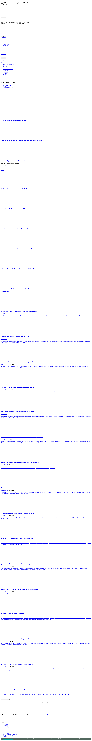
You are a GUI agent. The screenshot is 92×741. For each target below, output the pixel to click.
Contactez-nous (6, 73)
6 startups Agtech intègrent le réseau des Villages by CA (15, 336)
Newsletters (5, 45)
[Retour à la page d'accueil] (10, 52)
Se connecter (3, 37)
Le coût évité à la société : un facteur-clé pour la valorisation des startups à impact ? (22, 437)
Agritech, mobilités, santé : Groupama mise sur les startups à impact (18, 564)
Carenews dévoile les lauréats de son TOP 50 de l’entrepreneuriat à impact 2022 (21, 362)
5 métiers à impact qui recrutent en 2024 (14, 120)
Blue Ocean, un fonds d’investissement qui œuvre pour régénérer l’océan (19, 487)
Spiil (47, 714)
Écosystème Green (6, 44)
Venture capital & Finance (8, 87)
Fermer (4, 58)
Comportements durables (8, 69)
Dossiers (2, 38)
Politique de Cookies (9, 739)
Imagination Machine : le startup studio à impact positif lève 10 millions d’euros (21, 639)
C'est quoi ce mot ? (5, 291)
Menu (2, 58)
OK (4, 739)
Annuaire (5, 42)
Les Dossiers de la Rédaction (8, 733)
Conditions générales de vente (9, 727)
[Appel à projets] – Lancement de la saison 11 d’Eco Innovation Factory (19, 311)
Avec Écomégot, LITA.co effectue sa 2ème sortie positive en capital (17, 513)
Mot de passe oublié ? (5, 18)
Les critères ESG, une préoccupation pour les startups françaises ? (17, 664)
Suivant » (7, 700)
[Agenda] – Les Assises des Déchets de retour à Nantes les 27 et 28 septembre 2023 (21, 462)
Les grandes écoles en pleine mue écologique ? (12, 613)
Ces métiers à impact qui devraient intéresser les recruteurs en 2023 (18, 538)
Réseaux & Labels (6, 86)
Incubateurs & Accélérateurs (8, 85)
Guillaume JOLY (4, 313)
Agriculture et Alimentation (8, 64)
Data (4, 43)
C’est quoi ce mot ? (7, 72)
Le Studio (5, 736)
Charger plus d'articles (5, 699)
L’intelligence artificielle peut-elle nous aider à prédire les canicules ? (18, 387)
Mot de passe (3, 3)
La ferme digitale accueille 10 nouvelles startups (16, 161)
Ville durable (5, 70)
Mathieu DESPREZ (4, 364)
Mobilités (5, 67)
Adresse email (3, 2)
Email (2, 23)
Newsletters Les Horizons (8, 735)
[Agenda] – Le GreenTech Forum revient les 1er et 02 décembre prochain (19, 589)
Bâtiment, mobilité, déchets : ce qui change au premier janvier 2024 (22, 140)
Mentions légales (6, 726)
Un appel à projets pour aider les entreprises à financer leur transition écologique (21, 689)
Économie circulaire (7, 66)
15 (4, 700)
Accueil (4, 60)
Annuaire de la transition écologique (10, 734)
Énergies (4, 65)
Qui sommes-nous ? (7, 724)
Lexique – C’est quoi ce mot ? (9, 732)
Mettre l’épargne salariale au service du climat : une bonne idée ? (17, 411)
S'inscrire (2, 170)
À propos (5, 74)
